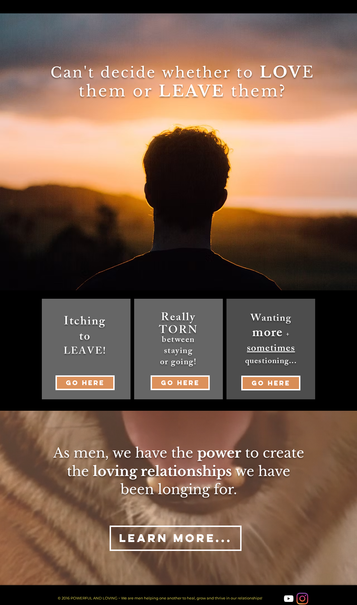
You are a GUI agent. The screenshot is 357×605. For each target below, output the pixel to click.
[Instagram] (302, 598)
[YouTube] (289, 598)
